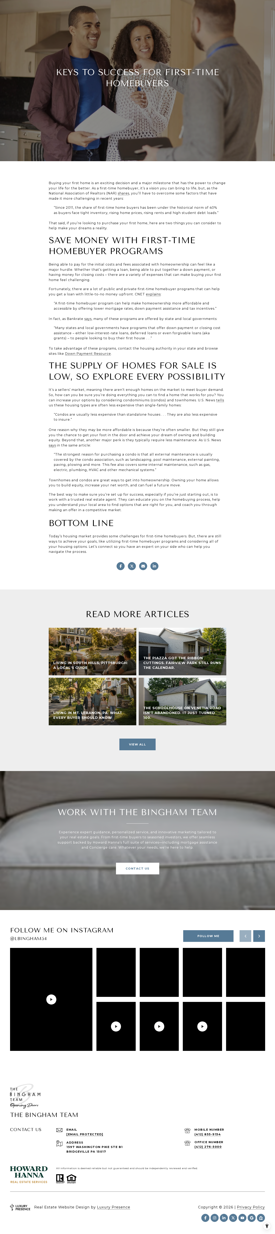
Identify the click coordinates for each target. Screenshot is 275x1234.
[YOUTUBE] (242, 1218)
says (88, 319)
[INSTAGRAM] (215, 1218)
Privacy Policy (251, 1207)
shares (123, 193)
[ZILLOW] (261, 1218)
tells (220, 400)
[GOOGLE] (252, 1218)
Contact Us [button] (138, 868)
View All (137, 744)
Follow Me (208, 936)
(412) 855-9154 (207, 1134)
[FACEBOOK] (205, 1218)
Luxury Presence (113, 1207)
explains (153, 294)
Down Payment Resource (88, 354)
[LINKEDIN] (224, 1218)
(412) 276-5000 (208, 1147)
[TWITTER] (233, 1218)
